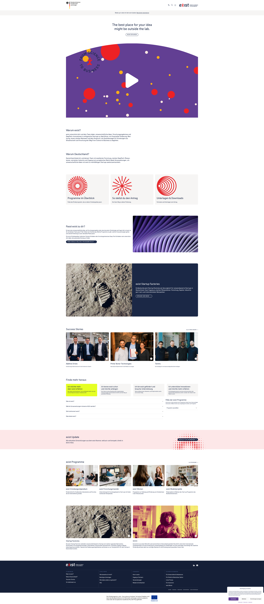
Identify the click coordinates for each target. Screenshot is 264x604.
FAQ (101, 583)
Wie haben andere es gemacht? (108, 580)
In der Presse (169, 580)
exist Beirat (169, 585)
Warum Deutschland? (71, 577)
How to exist (136, 574)
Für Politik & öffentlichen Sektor (174, 577)
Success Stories (70, 579)
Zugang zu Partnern (138, 577)
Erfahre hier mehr (143, 296)
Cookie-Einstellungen (194, 589)
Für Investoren (170, 583)
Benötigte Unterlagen (105, 577)
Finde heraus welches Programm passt (80, 242)
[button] (132, 80)
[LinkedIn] (194, 565)
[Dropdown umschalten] (196, 407)
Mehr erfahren (132, 34)
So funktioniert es (71, 582)
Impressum (250, 602)
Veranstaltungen (137, 580)
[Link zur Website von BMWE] (73, 5)
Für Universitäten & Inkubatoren (174, 574)
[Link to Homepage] (74, 564)
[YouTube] (197, 565)
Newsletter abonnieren (143, 13)
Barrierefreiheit (186, 589)
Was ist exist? (70, 574)
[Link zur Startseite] (188, 5)
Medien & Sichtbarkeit (139, 583)
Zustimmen (233, 599)
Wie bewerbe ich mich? (106, 574)
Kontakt (169, 589)
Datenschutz (240, 602)
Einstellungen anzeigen (255, 599)
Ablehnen (244, 599)
